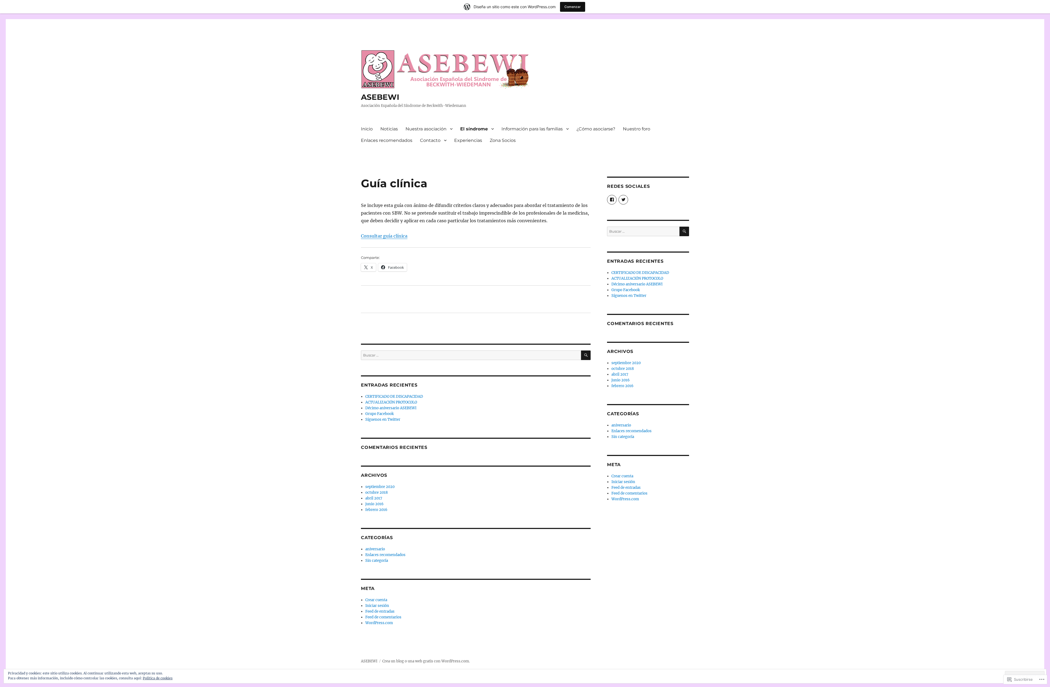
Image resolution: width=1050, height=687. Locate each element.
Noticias (389, 128)
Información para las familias (532, 128)
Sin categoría (376, 560)
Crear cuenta (376, 600)
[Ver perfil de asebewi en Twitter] (623, 199)
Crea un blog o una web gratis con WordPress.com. (426, 661)
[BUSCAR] (586, 355)
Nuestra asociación (426, 128)
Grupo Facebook (379, 413)
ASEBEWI (380, 97)
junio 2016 (374, 504)
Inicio (367, 128)
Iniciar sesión (377, 605)
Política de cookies (158, 678)
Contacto (430, 140)
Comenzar (572, 7)
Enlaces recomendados (386, 140)
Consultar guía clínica (384, 236)
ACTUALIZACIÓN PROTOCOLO (391, 402)
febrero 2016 (376, 509)
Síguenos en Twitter (382, 419)
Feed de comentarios (383, 617)
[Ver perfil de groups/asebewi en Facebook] (612, 199)
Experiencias (468, 140)
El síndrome (474, 128)
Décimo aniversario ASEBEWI (390, 408)
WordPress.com (379, 623)
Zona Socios (503, 140)
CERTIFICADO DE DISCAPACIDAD (394, 396)
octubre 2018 (376, 492)
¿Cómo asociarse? (595, 128)
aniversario (375, 549)
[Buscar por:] (471, 355)
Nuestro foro (636, 128)
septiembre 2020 (380, 486)
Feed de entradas (380, 611)
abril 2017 (373, 498)
